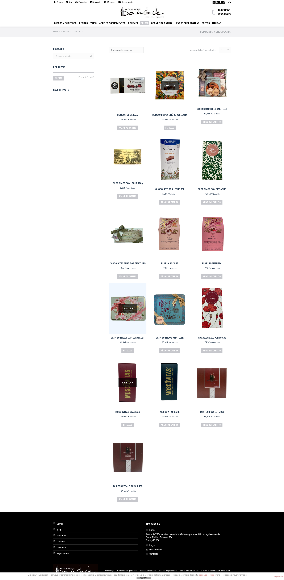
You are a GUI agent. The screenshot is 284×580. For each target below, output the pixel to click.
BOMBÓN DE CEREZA (127, 115)
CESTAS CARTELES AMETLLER (212, 109)
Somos (60, 524)
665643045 (224, 14)
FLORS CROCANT (169, 263)
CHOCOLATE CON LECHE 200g (128, 183)
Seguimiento (63, 553)
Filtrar (58, 78)
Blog (59, 530)
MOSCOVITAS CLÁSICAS (127, 412)
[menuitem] (58, 2)
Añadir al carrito (127, 128)
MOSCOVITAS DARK (170, 412)
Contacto (61, 541)
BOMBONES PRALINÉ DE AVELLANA (169, 115)
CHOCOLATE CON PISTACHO (212, 189)
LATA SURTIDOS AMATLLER (170, 337)
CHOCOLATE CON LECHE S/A (169, 189)
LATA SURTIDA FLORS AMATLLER (127, 337)
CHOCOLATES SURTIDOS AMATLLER (127, 263)
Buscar (90, 56)
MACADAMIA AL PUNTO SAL (212, 337)
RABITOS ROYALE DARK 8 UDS (127, 486)
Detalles (169, 128)
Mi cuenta (61, 547)
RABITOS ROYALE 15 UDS (212, 412)
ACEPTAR (143, 578)
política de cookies (206, 575)
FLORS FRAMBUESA (212, 263)
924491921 (224, 10)
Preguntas (61, 535)
